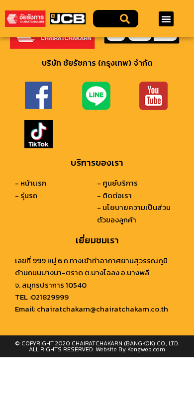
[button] (166, 18)
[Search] (125, 18)
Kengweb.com (146, 349)
